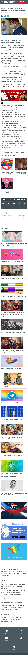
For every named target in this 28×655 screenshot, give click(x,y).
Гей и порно (5, 386)
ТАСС (17, 53)
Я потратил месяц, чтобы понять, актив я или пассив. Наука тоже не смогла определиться (12, 475)
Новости (11, 12)
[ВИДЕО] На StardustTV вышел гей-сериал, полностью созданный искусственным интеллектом (13, 314)
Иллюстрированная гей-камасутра (12, 261)
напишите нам (4, 573)
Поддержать (21, 1)
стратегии (10, 45)
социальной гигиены (7, 79)
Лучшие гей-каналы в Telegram (11, 403)
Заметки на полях (19, 152)
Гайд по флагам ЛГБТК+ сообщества (13, 296)
